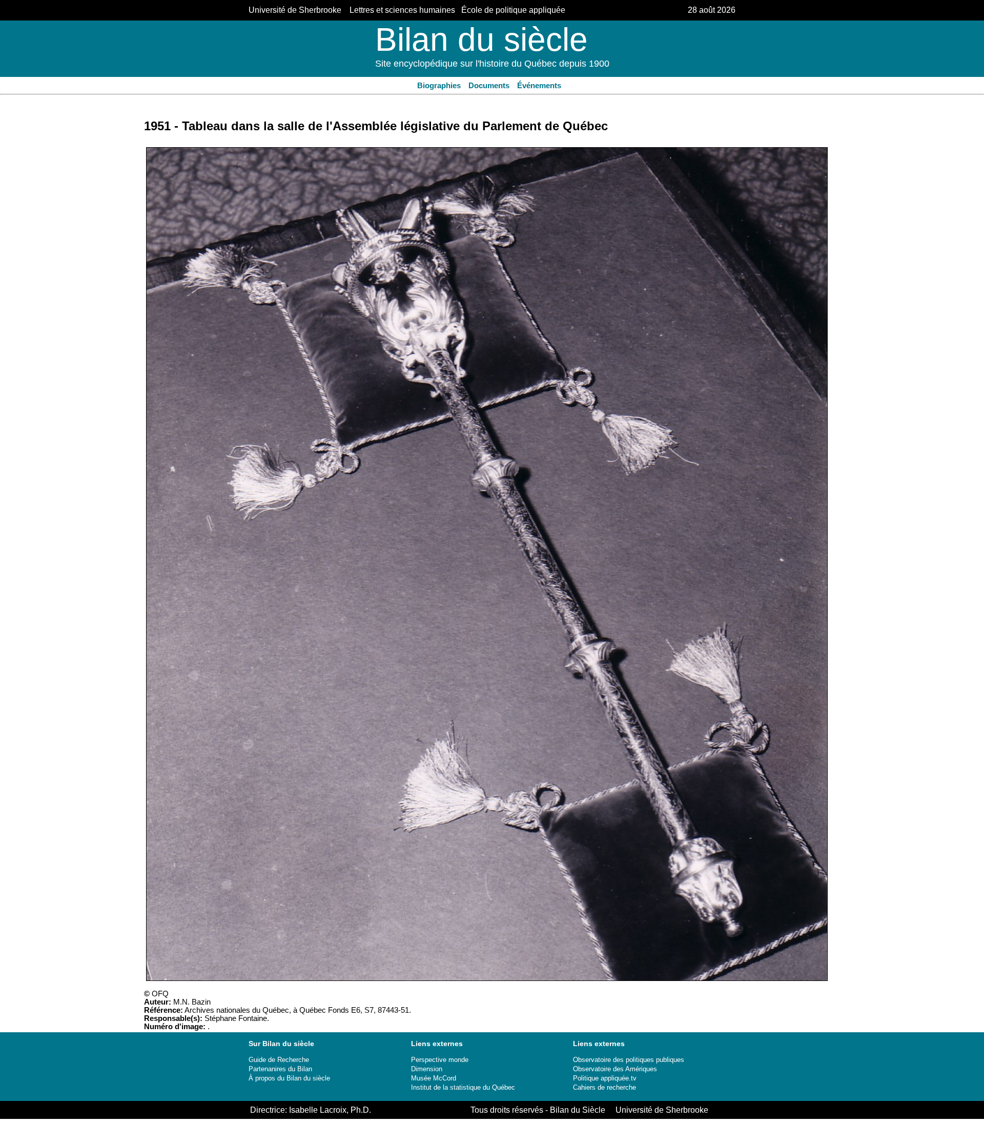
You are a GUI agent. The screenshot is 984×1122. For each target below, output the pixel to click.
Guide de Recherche (279, 1060)
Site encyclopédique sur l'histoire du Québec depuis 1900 (492, 63)
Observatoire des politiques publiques (628, 1060)
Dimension (426, 1069)
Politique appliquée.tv (605, 1078)
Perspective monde (439, 1060)
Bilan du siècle (481, 39)
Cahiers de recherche (604, 1087)
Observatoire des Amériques (615, 1069)
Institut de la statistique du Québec (463, 1087)
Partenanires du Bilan (280, 1069)
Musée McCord (433, 1078)
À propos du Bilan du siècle (289, 1078)
